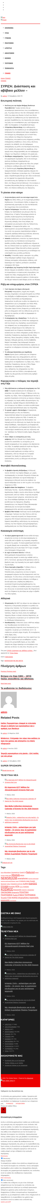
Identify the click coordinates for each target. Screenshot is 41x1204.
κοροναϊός (34, 897)
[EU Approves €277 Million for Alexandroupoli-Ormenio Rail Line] (22, 782)
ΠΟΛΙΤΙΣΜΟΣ (9, 43)
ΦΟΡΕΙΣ (15, 898)
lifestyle (16, 875)
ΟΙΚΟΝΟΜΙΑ (9, 28)
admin (5, 96)
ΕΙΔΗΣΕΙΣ (33, 883)
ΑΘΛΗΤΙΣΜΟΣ (9, 53)
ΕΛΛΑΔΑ (4, 886)
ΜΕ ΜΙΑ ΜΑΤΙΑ (18, 661)
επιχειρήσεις (23, 897)
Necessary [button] (4, 1156)
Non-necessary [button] (6, 1178)
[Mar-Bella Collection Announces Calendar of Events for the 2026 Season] (22, 801)
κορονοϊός (5, 900)
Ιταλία (21, 886)
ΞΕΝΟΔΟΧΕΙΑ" (30, 890)
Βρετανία (3, 884)
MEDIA (22, 875)
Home (3, 78)
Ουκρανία (15, 892)
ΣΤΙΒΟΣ (21, 895)
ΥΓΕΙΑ (7, 33)
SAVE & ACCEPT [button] (6, 1202)
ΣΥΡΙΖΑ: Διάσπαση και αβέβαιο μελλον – (20, 651)
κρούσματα (13, 900)
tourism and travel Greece (8, 881)
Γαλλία (8, 884)
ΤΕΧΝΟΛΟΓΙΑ (9, 68)
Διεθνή (25, 884)
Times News (14, 653)
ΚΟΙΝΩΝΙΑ (26, 886)
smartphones (23, 878)
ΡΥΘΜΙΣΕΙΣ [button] (9, 1103)
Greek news (8, 875)
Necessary (6, 1158)
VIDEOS (7, 1029)
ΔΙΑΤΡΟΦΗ (20, 884)
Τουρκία (4, 898)
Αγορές (32, 881)
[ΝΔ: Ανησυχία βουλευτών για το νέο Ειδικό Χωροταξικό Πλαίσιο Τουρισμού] (22, 846)
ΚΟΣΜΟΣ (8, 58)
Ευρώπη (12, 886)
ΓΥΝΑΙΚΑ (8, 38)
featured (30, 872)
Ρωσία (15, 895)
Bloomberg (7, 872)
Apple (2, 872)
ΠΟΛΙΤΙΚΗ (24, 892)
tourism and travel (33, 878)
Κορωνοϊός (17, 890)
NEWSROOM (8, 661)
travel (17, 881)
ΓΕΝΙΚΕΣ (7, 73)
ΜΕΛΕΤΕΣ (24, 890)
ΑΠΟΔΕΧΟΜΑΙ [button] (20, 1103)
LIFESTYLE (8, 48)
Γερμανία (14, 884)
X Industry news (24, 881)
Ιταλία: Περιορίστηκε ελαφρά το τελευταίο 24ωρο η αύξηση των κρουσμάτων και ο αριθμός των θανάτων (18, 726)
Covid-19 (23, 872)
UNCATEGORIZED (10, 1027)
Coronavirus (15, 872)
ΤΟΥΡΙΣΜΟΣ (9, 63)
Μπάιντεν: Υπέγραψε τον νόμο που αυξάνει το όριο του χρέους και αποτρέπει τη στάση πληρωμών (20, 741)
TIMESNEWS (9, 657)
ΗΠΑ (17, 886)
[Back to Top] (1, 1086)
